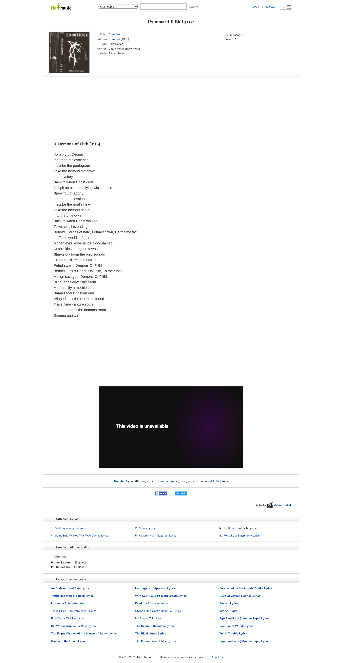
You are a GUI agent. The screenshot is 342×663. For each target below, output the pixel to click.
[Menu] (286, 7)
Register (270, 6)
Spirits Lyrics (147, 528)
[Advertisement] (171, 107)
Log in (256, 6)
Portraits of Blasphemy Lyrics (241, 535)
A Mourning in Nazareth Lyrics (157, 535)
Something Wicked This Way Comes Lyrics (81, 535)
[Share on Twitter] (181, 493)
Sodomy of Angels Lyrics (70, 528)
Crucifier (114, 34)
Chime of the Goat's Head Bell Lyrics (158, 610)
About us (217, 657)
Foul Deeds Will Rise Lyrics (68, 618)
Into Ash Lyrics (228, 610)
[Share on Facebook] (161, 493)
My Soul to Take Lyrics (149, 618)
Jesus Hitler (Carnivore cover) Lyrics (73, 610)
